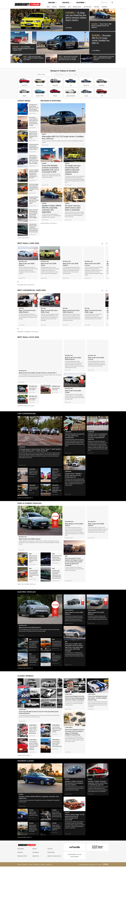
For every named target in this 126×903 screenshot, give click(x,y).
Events (20, 852)
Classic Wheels (25, 676)
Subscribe (96, 7)
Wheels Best (62, 7)
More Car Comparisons (25, 497)
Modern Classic (77, 7)
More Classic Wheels (24, 755)
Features (50, 852)
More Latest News (23, 237)
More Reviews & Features (48, 223)
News (48, 7)
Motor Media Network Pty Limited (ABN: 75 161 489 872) (90, 864)
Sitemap (43, 864)
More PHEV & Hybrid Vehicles (26, 584)
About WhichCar (54, 856)
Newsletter (104, 7)
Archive (35, 856)
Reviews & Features (51, 101)
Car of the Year (87, 7)
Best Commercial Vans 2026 (32, 290)
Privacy (31, 864)
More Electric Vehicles (25, 668)
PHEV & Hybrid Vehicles (30, 503)
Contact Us (49, 864)
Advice (50, 849)
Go (75, 74)
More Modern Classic (24, 837)
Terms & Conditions (23, 864)
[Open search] (112, 2)
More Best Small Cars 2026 (26, 284)
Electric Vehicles (27, 592)
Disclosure (37, 864)
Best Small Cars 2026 (28, 243)
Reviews (54, 7)
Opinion (35, 852)
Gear (69, 7)
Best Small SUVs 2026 (28, 337)
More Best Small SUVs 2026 (26, 405)
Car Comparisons (27, 413)
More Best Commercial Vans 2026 (27, 331)
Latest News (24, 101)
